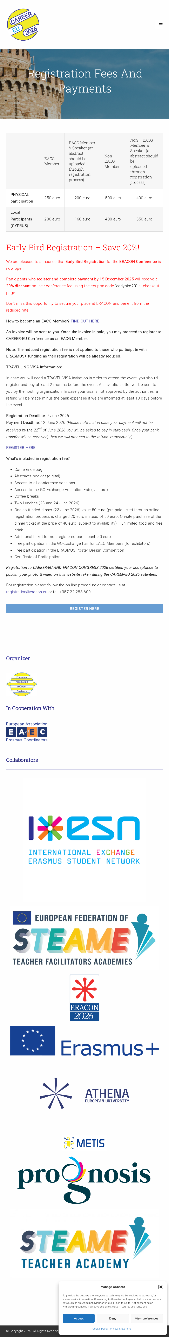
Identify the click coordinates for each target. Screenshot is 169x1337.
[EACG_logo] (21, 674)
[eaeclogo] (26, 724)
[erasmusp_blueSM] (84, 1027)
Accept (78, 1318)
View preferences (146, 1318)
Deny (112, 1318)
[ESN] (84, 780)
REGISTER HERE (21, 447)
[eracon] (84, 976)
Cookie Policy (100, 1328)
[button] (161, 1287)
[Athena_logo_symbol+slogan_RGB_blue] (84, 1061)
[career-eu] (23, 9)
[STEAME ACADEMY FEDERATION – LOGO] (84, 908)
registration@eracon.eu (26, 591)
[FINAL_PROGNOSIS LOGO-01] (84, 1157)
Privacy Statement (120, 1328)
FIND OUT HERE (85, 321)
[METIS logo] (84, 1137)
